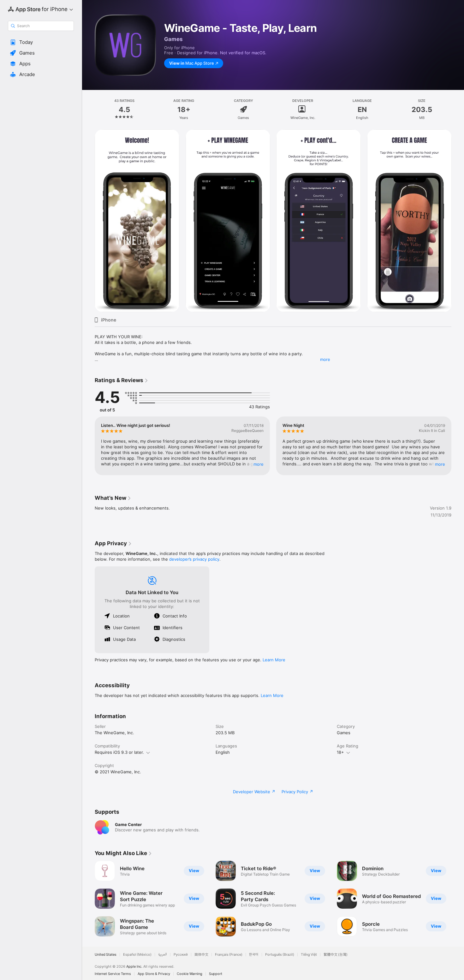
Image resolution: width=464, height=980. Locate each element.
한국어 (254, 954)
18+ (340, 752)
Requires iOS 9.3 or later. (119, 752)
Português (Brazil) (279, 954)
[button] (41, 42)
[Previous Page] (88, 221)
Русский (181, 954)
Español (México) (137, 954)
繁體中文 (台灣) (336, 954)
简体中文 (201, 954)
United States (105, 954)
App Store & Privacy (154, 974)
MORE (258, 464)
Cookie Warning (189, 974)
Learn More (274, 659)
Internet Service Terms (113, 974)
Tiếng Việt (309, 954)
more (325, 359)
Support (215, 974)
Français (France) (228, 954)
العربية (162, 954)
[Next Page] (457, 221)
